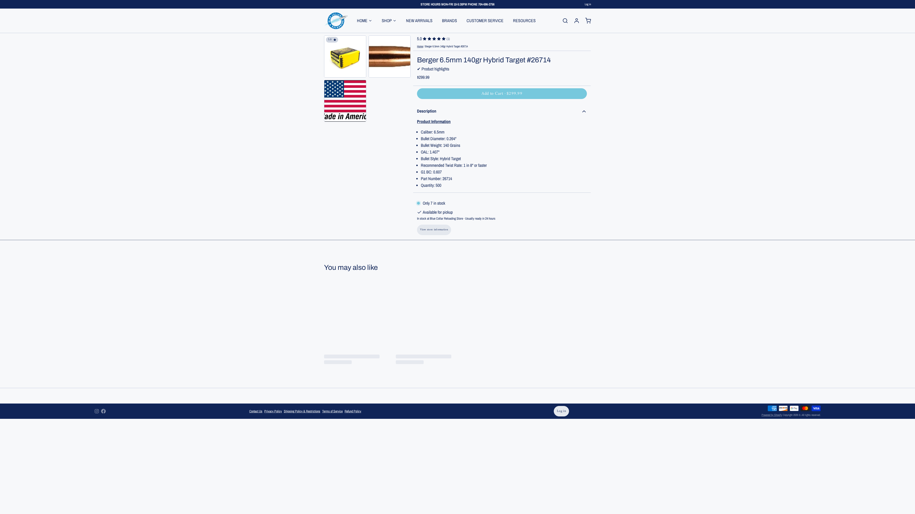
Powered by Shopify (772, 415)
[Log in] (575, 21)
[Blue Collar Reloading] (335, 20)
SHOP (387, 21)
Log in (588, 4)
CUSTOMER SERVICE (485, 21)
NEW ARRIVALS (419, 21)
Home (420, 46)
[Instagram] (96, 411)
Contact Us (255, 411)
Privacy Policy (273, 411)
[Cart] (586, 21)
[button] (502, 93)
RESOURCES (524, 21)
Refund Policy (353, 411)
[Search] (563, 21)
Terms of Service (332, 411)
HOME (362, 21)
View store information (434, 229)
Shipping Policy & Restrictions (302, 411)
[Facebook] (103, 411)
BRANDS (449, 21)
